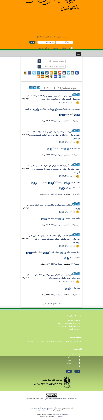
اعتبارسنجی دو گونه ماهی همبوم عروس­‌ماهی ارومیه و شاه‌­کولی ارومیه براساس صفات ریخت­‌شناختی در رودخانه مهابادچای (54, 238)
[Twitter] (34, 72)
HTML (50, 304)
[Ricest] (51, 76)
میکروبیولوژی (59, 341)
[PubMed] (47, 72)
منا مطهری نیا (75, 148)
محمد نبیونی (58, 148)
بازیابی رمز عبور (43, 48)
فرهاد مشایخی (45, 109)
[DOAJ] (55, 72)
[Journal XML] (42, 76)
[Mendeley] (59, 72)
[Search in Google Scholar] (56, 109)
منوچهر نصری (75, 257)
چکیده (77, 121)
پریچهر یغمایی (42, 182)
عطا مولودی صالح (73, 252)
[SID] (55, 76)
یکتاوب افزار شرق (43, 409)
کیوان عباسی (37, 252)
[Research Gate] (72, 72)
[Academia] (64, 72)
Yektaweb (60, 416)
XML (56, 304)
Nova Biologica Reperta (60, 414)
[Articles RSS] (38, 76)
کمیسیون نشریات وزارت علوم (68, 323)
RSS (60, 304)
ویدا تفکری (76, 288)
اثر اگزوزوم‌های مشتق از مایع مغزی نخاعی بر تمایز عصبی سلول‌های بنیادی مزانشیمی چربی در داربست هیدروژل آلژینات (56, 169)
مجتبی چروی (75, 182)
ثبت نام (55, 48)
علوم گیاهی (69, 341)
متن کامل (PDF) (56, 121)
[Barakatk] (59, 76)
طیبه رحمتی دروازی (72, 218)
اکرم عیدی (69, 114)
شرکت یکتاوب (73, 329)
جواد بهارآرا (59, 182)
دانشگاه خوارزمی (72, 320)
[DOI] (51, 72)
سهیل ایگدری (55, 252)
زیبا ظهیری (28, 109)
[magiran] (25, 72)
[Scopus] (42, 72)
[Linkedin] (38, 72)
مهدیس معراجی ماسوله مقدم (69, 109)
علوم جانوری (77, 341)
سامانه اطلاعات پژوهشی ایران (68, 326)
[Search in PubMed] (53, 109)
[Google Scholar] (77, 72)
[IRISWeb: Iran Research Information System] (64, 76)
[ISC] (47, 76)
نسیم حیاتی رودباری (72, 188)
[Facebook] (29, 72)
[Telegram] (68, 72)
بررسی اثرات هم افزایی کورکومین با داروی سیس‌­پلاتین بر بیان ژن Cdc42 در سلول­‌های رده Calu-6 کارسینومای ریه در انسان (54, 134)
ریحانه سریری (52, 218)
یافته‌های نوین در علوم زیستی (43, 408)
